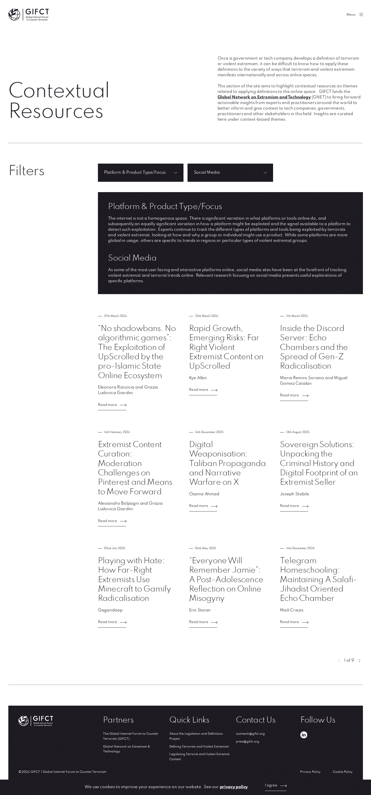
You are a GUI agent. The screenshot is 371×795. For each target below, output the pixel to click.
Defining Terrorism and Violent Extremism (199, 746)
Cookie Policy (343, 772)
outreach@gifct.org (250, 733)
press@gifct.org (247, 741)
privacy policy (234, 787)
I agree (271, 785)
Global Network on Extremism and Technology (264, 97)
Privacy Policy (310, 772)
